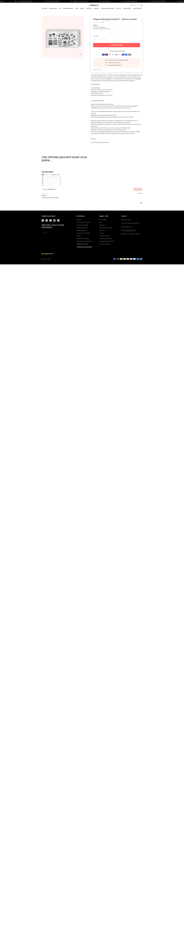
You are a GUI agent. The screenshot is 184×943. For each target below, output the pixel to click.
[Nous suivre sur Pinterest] (50, 220)
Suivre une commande (105, 228)
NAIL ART (118, 8)
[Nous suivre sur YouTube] (54, 220)
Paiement (102, 230)
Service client (103, 219)
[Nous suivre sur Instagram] (47, 220)
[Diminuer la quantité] (95, 39)
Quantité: (95, 36)
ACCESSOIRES (127, 8)
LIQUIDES (96, 8)
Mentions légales (81, 230)
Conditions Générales (82, 225)
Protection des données (83, 233)
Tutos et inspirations (105, 244)
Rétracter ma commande (84, 247)
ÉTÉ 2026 (44, 8)
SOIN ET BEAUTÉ (137, 8)
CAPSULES (89, 8)
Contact (101, 233)
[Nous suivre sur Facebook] (43, 220)
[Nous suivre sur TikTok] (58, 220)
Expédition (102, 225)
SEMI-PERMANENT (68, 8)
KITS (60, 8)
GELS (76, 8)
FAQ (100, 222)
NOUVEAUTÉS (53, 8)
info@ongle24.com (130, 230)
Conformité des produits (83, 222)
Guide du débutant (104, 236)
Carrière (78, 236)
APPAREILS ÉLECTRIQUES (107, 8)
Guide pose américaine (105, 238)
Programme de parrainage (83, 241)
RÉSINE (82, 8)
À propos (79, 219)
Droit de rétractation (82, 228)
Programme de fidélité (82, 238)
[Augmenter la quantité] (104, 39)
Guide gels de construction (106, 241)
